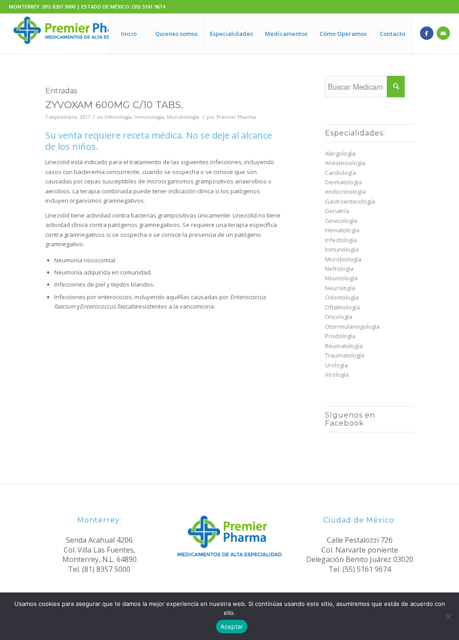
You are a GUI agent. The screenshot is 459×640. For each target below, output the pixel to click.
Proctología (340, 336)
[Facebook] (426, 33)
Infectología (118, 117)
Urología (336, 365)
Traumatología (344, 355)
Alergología (340, 153)
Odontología (342, 297)
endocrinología (345, 191)
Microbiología (183, 117)
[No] (447, 616)
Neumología (341, 278)
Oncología (338, 317)
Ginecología (341, 221)
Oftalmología (342, 307)
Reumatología (344, 346)
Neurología (340, 288)
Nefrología (339, 269)
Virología (337, 374)
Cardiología (340, 173)
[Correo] (443, 33)
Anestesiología (345, 163)
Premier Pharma (236, 117)
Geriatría (337, 211)
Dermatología (343, 182)
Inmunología (149, 117)
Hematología (342, 230)
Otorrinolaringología (352, 326)
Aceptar (232, 626)
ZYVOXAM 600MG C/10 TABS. (114, 104)
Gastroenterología (350, 201)
